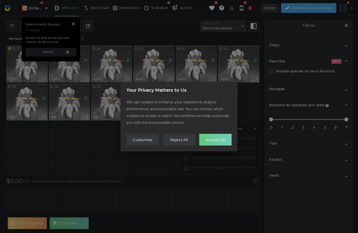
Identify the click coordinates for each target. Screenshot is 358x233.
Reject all (179, 139)
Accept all (215, 139)
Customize (142, 139)
